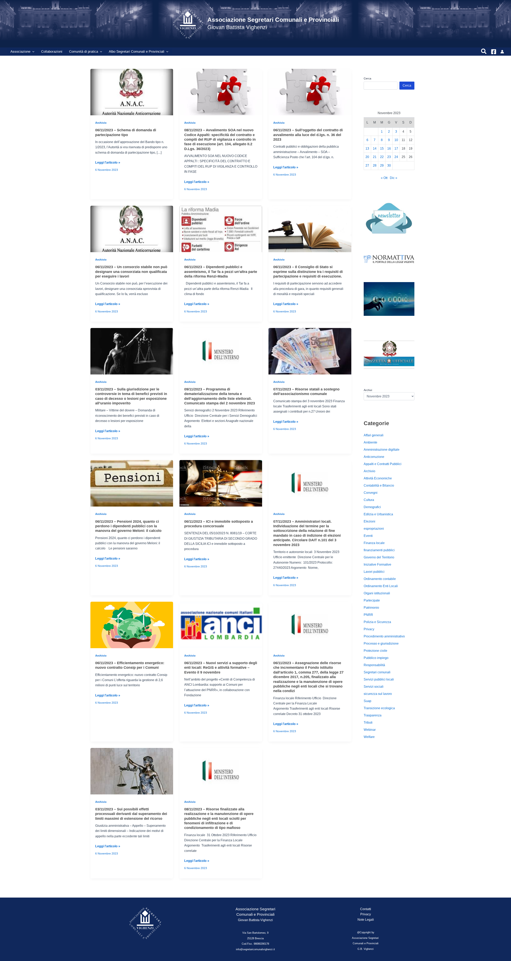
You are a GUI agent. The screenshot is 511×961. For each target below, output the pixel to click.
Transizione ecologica (379, 708)
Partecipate (372, 600)
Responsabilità (374, 665)
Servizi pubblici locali (379, 679)
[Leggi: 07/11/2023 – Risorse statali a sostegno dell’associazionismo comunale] (309, 351)
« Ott (384, 178)
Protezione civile (375, 651)
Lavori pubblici (374, 572)
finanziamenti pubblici (379, 550)
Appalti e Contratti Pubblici (382, 464)
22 (382, 157)
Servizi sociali (373, 686)
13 (367, 148)
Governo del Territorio (379, 557)
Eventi (368, 536)
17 (396, 148)
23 (389, 157)
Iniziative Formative (377, 564)
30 (389, 165)
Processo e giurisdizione (381, 643)
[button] (32, 52)
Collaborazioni (51, 51)
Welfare (369, 737)
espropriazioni (374, 528)
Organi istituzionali (377, 593)
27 (367, 165)
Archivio (101, 122)
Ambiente (370, 442)
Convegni (370, 493)
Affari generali (373, 435)
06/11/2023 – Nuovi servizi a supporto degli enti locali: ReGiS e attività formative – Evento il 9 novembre (220, 667)
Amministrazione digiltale (381, 449)
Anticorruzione (374, 457)
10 (396, 140)
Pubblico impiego (376, 658)
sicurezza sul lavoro (378, 694)
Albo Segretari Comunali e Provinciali (136, 51)
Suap (367, 701)
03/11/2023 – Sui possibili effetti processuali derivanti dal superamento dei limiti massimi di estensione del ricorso (131, 814)
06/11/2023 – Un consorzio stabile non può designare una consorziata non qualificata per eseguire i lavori (131, 271)
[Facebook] (493, 51)
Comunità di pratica (83, 51)
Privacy (369, 629)
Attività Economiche (378, 478)
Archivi (368, 390)
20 (367, 157)
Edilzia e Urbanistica (378, 514)
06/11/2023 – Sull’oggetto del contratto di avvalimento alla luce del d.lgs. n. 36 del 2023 (308, 134)
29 (382, 165)
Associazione (20, 51)
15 (382, 148)
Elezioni (369, 521)
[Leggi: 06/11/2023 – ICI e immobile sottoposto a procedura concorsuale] (220, 483)
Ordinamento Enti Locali (381, 586)
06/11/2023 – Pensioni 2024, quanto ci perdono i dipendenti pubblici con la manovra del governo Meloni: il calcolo (128, 526)
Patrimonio (371, 607)
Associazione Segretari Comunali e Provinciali (273, 19)
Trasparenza (372, 715)
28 (374, 165)
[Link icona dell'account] (502, 51)
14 (374, 148)
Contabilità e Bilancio (379, 485)
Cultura (369, 500)
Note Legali (366, 919)
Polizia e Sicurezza (377, 622)
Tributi (368, 722)
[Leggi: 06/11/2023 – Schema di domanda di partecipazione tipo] (131, 92)
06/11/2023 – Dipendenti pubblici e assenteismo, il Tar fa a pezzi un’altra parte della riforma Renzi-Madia (220, 271)
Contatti (365, 909)
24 (396, 157)
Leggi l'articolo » (107, 163)
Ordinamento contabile (380, 579)
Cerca (367, 78)
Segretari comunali (377, 672)
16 (389, 148)
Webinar (370, 730)
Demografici (372, 507)
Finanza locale (374, 543)
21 (374, 157)
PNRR (368, 615)
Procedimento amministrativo (384, 636)
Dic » (393, 178)
